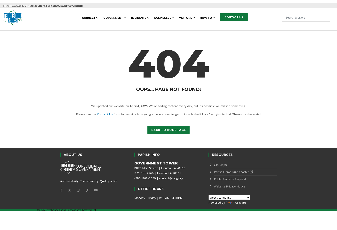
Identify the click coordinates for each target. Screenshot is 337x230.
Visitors (186, 17)
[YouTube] (96, 190)
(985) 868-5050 (145, 178)
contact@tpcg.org (171, 178)
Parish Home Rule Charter (231, 172)
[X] (70, 190)
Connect (89, 17)
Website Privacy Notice (229, 186)
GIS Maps (220, 165)
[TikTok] (87, 190)
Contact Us (105, 114)
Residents (139, 17)
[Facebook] (61, 190)
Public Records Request (230, 179)
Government (113, 17)
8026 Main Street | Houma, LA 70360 (159, 168)
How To (206, 17)
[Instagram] (78, 190)
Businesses (163, 17)
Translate (239, 202)
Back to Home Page (168, 130)
